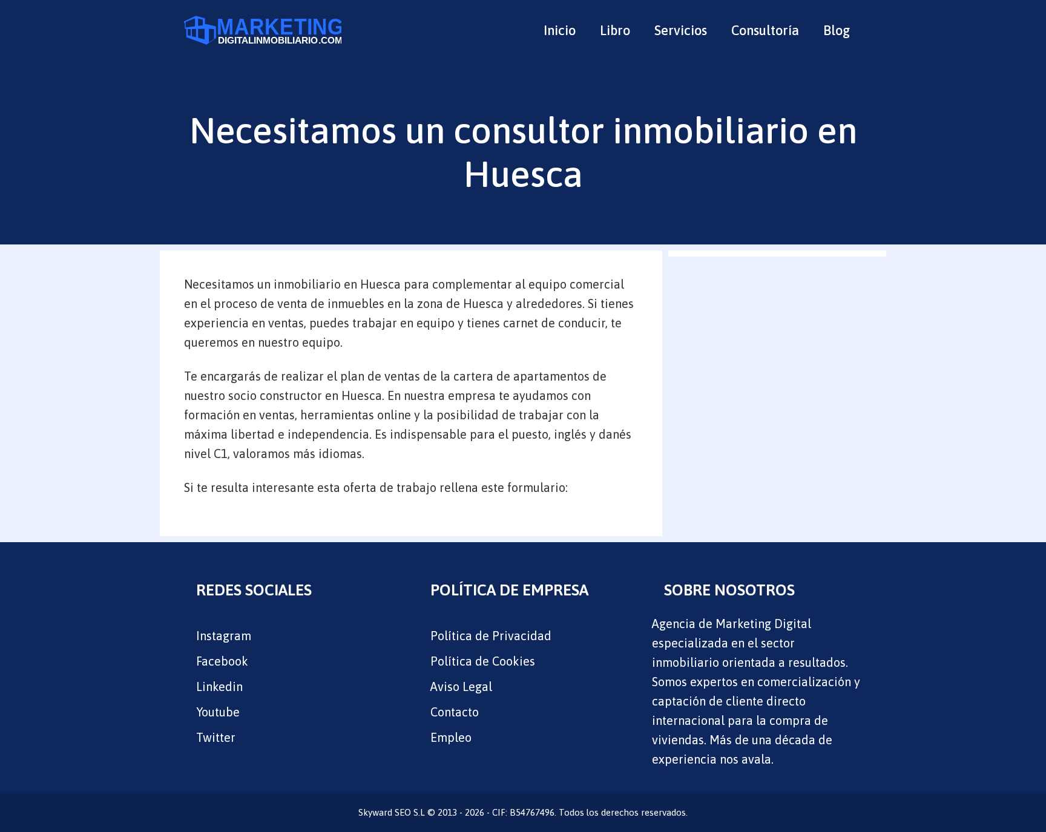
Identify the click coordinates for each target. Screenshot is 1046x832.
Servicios (680, 30)
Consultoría (765, 30)
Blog (836, 30)
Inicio (560, 30)
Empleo (451, 737)
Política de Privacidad (490, 636)
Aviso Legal (461, 686)
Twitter (215, 737)
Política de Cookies (482, 661)
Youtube (218, 712)
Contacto (454, 712)
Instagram (223, 636)
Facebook (222, 661)
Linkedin (219, 686)
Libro (615, 30)
